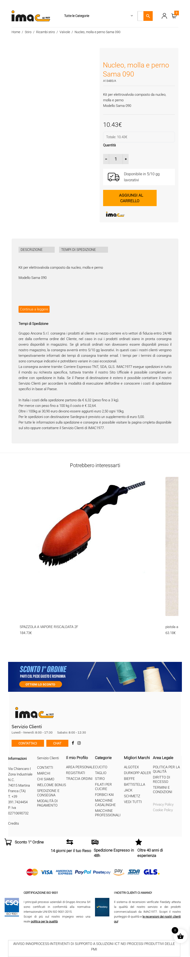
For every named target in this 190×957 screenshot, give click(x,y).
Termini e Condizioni (162, 789)
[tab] (37, 250)
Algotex (131, 767)
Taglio (100, 773)
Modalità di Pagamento (47, 803)
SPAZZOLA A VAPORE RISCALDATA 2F (49, 627)
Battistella (134, 784)
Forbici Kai (104, 795)
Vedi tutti (133, 802)
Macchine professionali (107, 813)
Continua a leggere (34, 309)
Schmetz (132, 796)
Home (16, 32)
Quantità (109, 145)
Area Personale (80, 767)
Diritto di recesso (161, 779)
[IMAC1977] (138, 214)
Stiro (28, 32)
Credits (13, 823)
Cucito (101, 767)
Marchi (43, 773)
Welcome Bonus (51, 785)
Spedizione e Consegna (48, 793)
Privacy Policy (163, 804)
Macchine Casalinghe (105, 802)
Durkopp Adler (137, 773)
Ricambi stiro (45, 32)
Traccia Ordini (79, 779)
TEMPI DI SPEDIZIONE (78, 250)
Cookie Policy (163, 810)
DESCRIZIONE (32, 250)
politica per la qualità (44, 921)
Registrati (75, 773)
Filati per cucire (103, 786)
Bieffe (129, 779)
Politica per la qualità (166, 769)
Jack (128, 790)
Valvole (65, 32)
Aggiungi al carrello (131, 198)
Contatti (45, 768)
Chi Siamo (45, 779)
